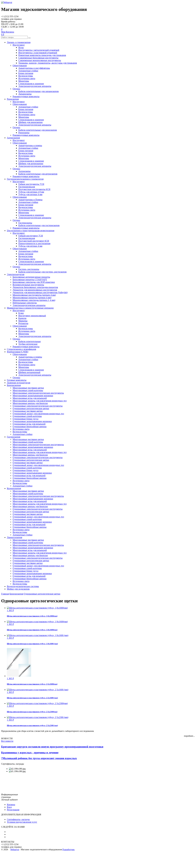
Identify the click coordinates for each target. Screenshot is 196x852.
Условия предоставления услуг (22, 822)
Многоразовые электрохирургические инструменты (38, 393)
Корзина (11, 804)
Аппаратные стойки (28, 70)
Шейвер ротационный (29, 372)
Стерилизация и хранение (31, 83)
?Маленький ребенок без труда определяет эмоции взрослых (39, 758)
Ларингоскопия (14, 537)
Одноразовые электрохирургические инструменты (38, 406)
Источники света (26, 78)
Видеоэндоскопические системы (23, 586)
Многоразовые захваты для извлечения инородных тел (40, 401)
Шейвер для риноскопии (30, 122)
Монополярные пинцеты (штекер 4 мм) (32, 297)
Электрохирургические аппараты (34, 86)
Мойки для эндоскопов (18, 589)
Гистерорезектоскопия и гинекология (25, 179)
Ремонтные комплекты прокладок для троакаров (42, 55)
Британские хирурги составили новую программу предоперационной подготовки (52, 746)
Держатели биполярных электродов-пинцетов (35, 287)
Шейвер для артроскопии (30, 163)
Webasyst (14, 849)
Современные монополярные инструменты (39, 60)
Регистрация (13, 809)
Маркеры (22, 321)
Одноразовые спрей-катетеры (27, 416)
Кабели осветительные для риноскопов (37, 130)
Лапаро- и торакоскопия (18, 42)
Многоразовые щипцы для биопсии (30, 403)
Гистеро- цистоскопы (28, 269)
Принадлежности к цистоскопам (34, 243)
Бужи (21, 313)
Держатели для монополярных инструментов (35, 290)
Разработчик (68, 849)
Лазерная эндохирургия (18, 382)
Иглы (21, 47)
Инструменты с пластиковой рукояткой (37, 52)
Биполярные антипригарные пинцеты (31, 277)
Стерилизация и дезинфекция (21, 349)
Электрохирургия (15, 274)
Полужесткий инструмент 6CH (33, 241)
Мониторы (23, 81)
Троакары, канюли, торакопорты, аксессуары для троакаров (47, 63)
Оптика (16, 89)
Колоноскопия (14, 488)
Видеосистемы (25, 76)
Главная (5, 594)
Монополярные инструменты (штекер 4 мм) (34, 295)
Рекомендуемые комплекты (26, 96)
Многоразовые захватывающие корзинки (33, 395)
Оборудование (20, 65)
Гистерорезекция (26, 186)
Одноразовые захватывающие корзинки (32, 421)
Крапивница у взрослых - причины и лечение (29, 752)
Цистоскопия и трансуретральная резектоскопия (30, 230)
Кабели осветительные (29, 341)
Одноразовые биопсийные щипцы (29, 426)
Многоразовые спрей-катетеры (28, 390)
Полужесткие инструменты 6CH (34, 189)
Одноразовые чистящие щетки (28, 411)
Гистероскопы (25, 223)
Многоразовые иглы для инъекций (30, 398)
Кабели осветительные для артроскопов (37, 174)
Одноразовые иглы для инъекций (29, 424)
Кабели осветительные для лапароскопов (38, 91)
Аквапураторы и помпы (30, 145)
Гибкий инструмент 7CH (30, 235)
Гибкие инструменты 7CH (31, 184)
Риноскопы (23, 132)
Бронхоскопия (14, 385)
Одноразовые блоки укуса (25, 419)
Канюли (22, 318)
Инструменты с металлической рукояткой (38, 50)
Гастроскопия (13, 437)
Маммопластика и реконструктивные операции (30, 308)
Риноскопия (13, 99)
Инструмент (19, 45)
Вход (9, 807)
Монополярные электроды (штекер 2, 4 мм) (34, 300)
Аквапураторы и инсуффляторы (34, 68)
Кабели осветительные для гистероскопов (39, 225)
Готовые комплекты (16, 380)
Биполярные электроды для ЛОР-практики (34, 282)
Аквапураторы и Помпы (30, 199)
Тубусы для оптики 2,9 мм (31, 192)
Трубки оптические (27, 344)
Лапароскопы (25, 94)
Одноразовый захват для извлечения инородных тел (38, 413)
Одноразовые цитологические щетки (31, 408)
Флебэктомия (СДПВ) (17, 352)
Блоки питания (25, 73)
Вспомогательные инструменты (28, 284)
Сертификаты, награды (18, 819)
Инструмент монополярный (32, 315)
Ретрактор (23, 323)
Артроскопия (13, 138)
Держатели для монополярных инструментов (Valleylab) (40, 292)
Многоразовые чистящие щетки (28, 388)
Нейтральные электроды (25, 303)
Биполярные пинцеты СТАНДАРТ (30, 279)
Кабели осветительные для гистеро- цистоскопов (42, 272)
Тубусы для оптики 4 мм (30, 194)
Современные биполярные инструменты (38, 58)
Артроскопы (24, 171)
